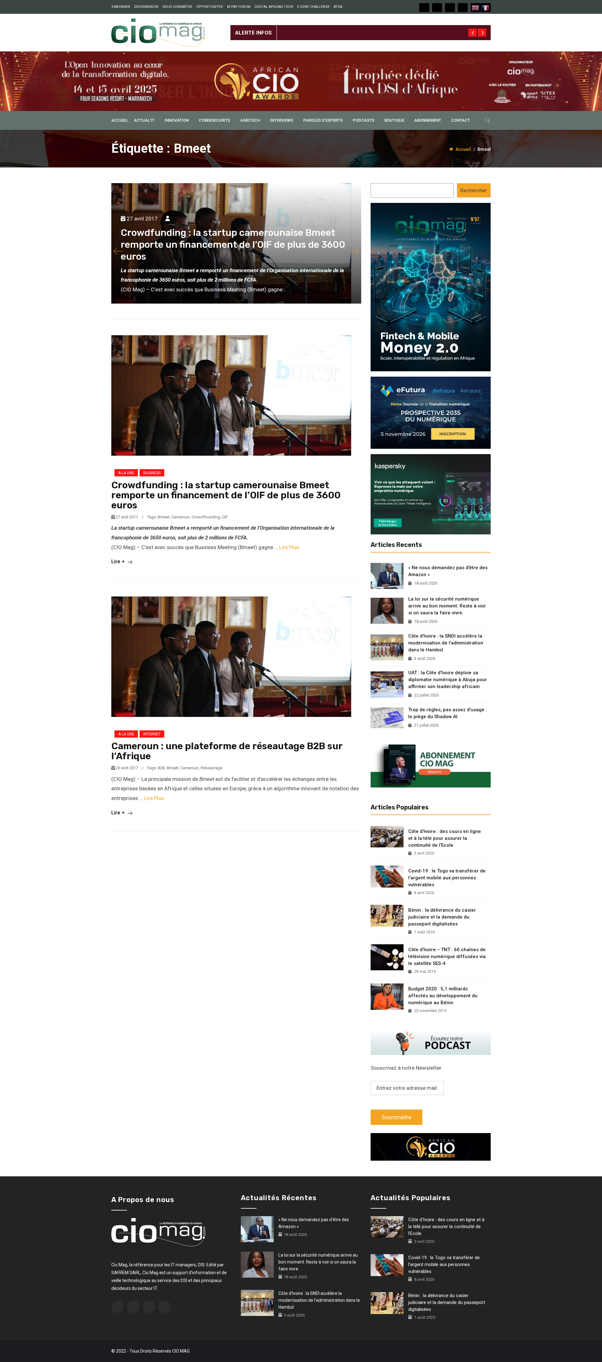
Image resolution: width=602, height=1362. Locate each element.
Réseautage (211, 768)
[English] (476, 7)
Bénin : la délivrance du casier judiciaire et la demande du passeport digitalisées (442, 917)
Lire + (118, 561)
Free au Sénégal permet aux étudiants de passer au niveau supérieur (357, 27)
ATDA (338, 7)
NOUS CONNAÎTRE (177, 7)
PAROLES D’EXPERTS (323, 120)
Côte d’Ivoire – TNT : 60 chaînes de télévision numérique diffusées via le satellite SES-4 (447, 956)
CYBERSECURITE (214, 120)
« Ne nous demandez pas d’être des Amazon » (448, 571)
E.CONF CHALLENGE (313, 7)
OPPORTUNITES (209, 7)
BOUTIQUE (394, 120)
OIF (225, 517)
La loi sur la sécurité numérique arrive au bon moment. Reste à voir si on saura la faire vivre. (447, 606)
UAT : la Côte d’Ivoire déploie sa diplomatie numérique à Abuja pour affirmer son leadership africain (447, 679)
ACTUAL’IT (144, 120)
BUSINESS (152, 473)
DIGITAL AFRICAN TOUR (274, 7)
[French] (486, 7)
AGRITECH (250, 120)
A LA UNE (126, 473)
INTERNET (152, 734)
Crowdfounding (206, 517)
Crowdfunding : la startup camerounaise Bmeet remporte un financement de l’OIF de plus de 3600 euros (226, 495)
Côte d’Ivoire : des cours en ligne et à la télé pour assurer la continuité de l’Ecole (444, 838)
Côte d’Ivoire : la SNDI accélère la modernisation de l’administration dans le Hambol (445, 643)
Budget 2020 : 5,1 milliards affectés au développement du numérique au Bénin (443, 995)
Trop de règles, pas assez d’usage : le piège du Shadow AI (447, 713)
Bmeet (163, 517)
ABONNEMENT (427, 120)
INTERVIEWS (281, 120)
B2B (161, 768)
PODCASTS (363, 120)
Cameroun (180, 517)
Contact (460, 120)
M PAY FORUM (239, 7)
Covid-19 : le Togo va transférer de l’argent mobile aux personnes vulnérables (447, 878)
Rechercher (473, 190)
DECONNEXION (146, 7)
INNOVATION (177, 120)
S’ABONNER (120, 7)
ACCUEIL (119, 120)
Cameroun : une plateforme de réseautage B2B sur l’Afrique (226, 751)
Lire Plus (289, 547)
